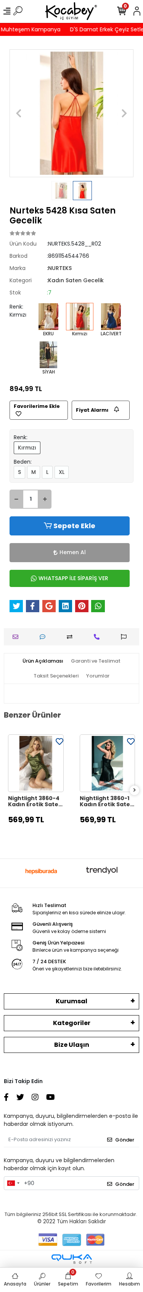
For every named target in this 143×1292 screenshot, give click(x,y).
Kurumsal (71, 1001)
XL (61, 472)
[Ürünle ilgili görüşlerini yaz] (44, 637)
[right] (134, 790)
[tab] (42, 661)
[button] (19, 113)
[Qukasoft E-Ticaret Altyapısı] (71, 1259)
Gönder (124, 1139)
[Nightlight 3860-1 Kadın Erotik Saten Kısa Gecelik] (107, 763)
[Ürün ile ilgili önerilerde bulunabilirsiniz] (125, 637)
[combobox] (13, 1183)
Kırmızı (27, 447)
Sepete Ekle (74, 525)
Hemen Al (72, 552)
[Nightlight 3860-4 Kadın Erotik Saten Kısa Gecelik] (35, 763)
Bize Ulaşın (71, 1044)
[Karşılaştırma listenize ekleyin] (71, 637)
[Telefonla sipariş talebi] (98, 637)
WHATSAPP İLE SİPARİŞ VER (73, 578)
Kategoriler (71, 1023)
